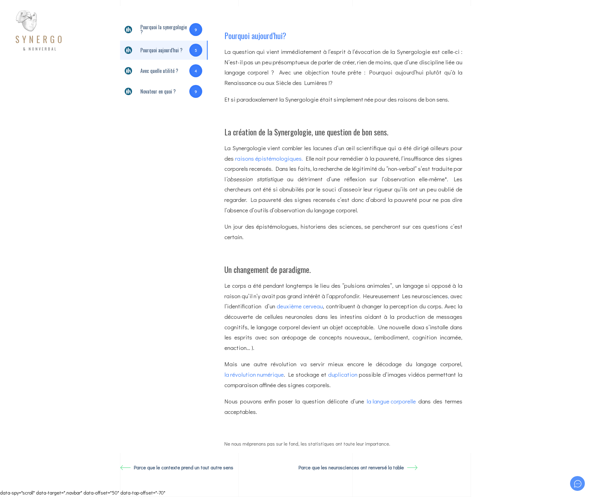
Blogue (443, 31)
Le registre (511, 31)
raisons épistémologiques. (269, 158)
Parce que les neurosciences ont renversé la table (351, 467)
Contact (474, 31)
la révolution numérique (254, 374)
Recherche (315, 31)
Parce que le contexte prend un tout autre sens (183, 467)
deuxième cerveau (300, 306)
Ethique (395, 31)
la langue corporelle (391, 401)
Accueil (241, 31)
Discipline (276, 31)
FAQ (420, 31)
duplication (342, 374)
